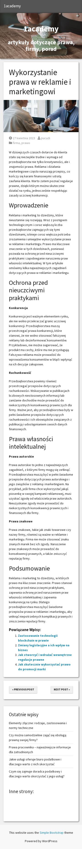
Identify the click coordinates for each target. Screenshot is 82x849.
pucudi (45, 138)
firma (16, 143)
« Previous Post (23, 689)
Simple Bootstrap (52, 833)
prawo (25, 143)
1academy (12, 5)
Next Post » (62, 689)
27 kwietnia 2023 (24, 138)
